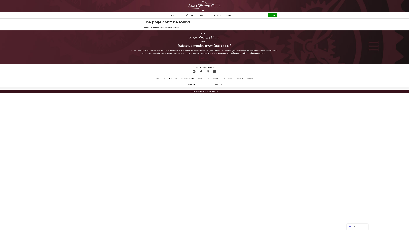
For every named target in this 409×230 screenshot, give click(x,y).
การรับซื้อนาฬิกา (205, 53)
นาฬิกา (173, 15)
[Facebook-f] (201, 71)
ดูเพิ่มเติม (204, 58)
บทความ (203, 15)
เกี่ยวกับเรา (216, 15)
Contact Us (218, 84)
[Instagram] (208, 71)
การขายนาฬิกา (194, 53)
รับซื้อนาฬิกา (189, 15)
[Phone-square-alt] (215, 71)
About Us (191, 84)
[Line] (194, 71)
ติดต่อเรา (229, 15)
